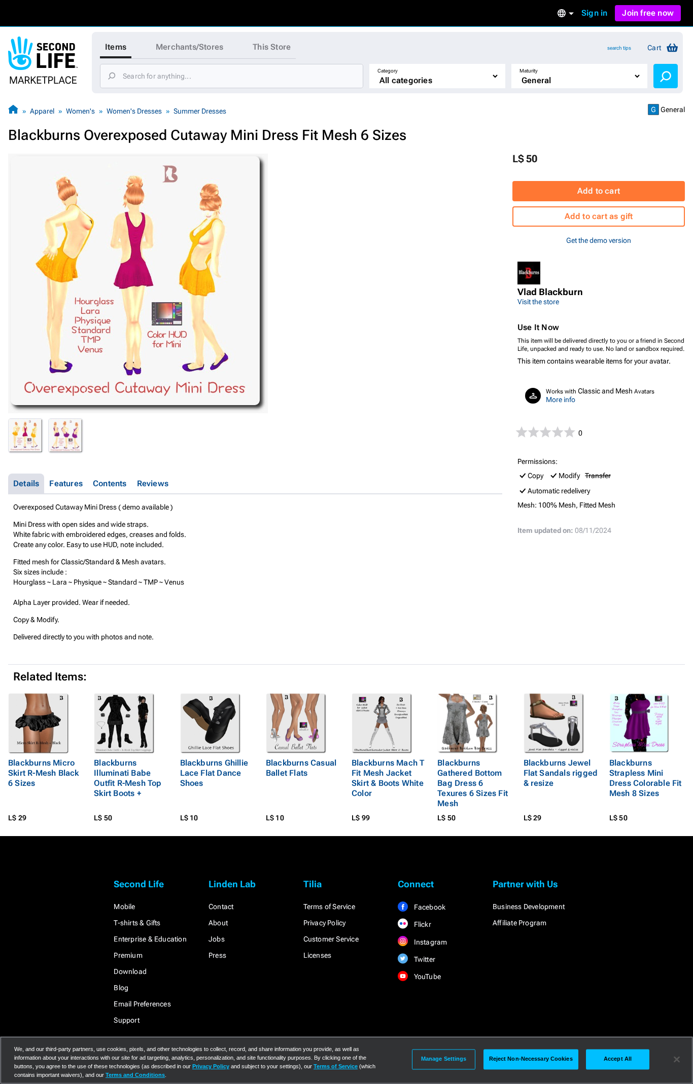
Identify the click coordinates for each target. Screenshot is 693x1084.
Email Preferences (142, 1004)
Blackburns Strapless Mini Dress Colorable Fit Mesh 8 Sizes (645, 778)
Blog (121, 988)
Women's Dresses (134, 111)
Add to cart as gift (599, 216)
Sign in (594, 13)
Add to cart (598, 191)
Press (217, 955)
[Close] (677, 1059)
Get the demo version (598, 240)
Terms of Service (329, 906)
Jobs (217, 939)
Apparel (42, 111)
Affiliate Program (519, 923)
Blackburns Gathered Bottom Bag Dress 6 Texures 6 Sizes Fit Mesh (472, 783)
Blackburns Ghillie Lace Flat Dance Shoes (214, 773)
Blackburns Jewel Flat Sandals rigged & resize (561, 773)
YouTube (426, 976)
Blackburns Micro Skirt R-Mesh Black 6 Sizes (43, 773)
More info (560, 399)
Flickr (421, 924)
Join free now (648, 13)
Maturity (528, 71)
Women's (80, 111)
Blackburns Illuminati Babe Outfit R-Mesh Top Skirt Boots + (127, 778)
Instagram (429, 942)
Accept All (618, 1059)
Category (387, 71)
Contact (221, 906)
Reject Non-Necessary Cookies (531, 1059)
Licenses (317, 955)
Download (130, 971)
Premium (128, 955)
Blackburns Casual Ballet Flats (301, 768)
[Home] (13, 110)
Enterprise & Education (150, 939)
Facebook (428, 907)
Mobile (124, 906)
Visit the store (538, 302)
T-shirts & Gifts (137, 923)
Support (126, 1020)
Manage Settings (444, 1059)
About (218, 923)
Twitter (423, 959)
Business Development (529, 906)
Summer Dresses (200, 111)
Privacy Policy (324, 923)
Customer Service (331, 939)
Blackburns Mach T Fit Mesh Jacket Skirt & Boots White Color (388, 778)
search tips (619, 48)
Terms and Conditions (135, 1075)
